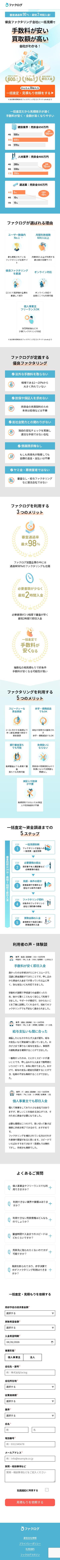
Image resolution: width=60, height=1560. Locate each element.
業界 (8, 1409)
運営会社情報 (30, 1537)
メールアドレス (14, 1452)
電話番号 (10, 1438)
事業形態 (10, 1350)
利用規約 (21, 1490)
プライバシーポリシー (30, 1543)
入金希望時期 (12, 1335)
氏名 (8, 1423)
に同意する (27, 1490)
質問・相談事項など (15, 1466)
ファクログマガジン (30, 1554)
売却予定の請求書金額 (17, 1307)
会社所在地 (11, 1380)
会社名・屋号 (12, 1366)
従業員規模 (11, 1395)
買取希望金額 (12, 1321)
